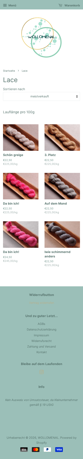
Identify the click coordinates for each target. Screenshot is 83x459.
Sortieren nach (14, 89)
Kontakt (41, 352)
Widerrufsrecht (41, 341)
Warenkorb (72, 5)
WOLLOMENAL (48, 437)
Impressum (41, 335)
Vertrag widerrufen (41, 302)
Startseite (9, 70)
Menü (12, 5)
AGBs (41, 323)
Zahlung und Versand (41, 346)
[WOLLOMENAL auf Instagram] (41, 372)
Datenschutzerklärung (41, 329)
